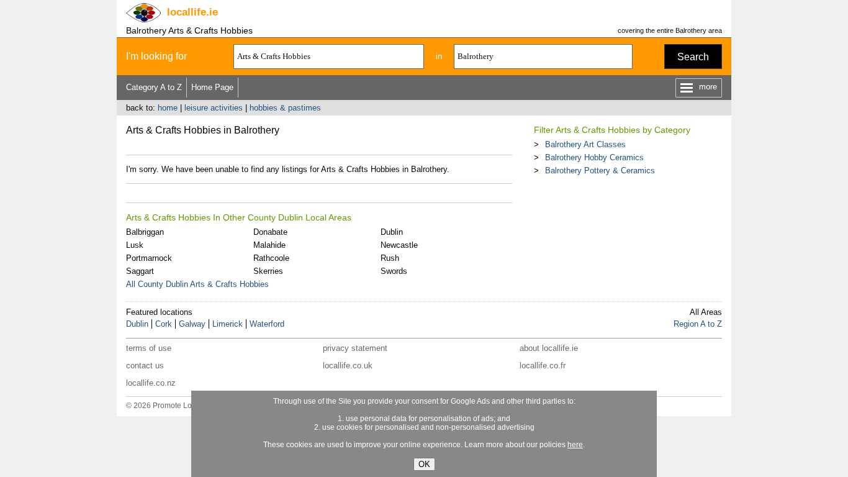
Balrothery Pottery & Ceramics (600, 170)
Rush (390, 258)
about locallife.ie (549, 348)
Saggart (140, 271)
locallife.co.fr (543, 365)
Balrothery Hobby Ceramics (594, 157)
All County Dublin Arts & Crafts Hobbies (197, 284)
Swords (394, 271)
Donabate (270, 232)
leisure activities (213, 107)
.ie (192, 12)
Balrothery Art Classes (585, 144)
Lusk (134, 245)
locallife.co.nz (151, 383)
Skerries (268, 271)
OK (424, 464)
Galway (192, 324)
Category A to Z (154, 87)
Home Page (212, 87)
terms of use (148, 348)
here (575, 444)
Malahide (269, 245)
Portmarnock (149, 258)
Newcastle (399, 245)
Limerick (227, 324)
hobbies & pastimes (285, 107)
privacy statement (355, 348)
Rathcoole (271, 258)
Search (693, 57)
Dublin (392, 232)
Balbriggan (145, 232)
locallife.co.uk (347, 365)
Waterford (267, 324)
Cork (163, 324)
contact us (145, 365)
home (168, 107)
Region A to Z (698, 324)
